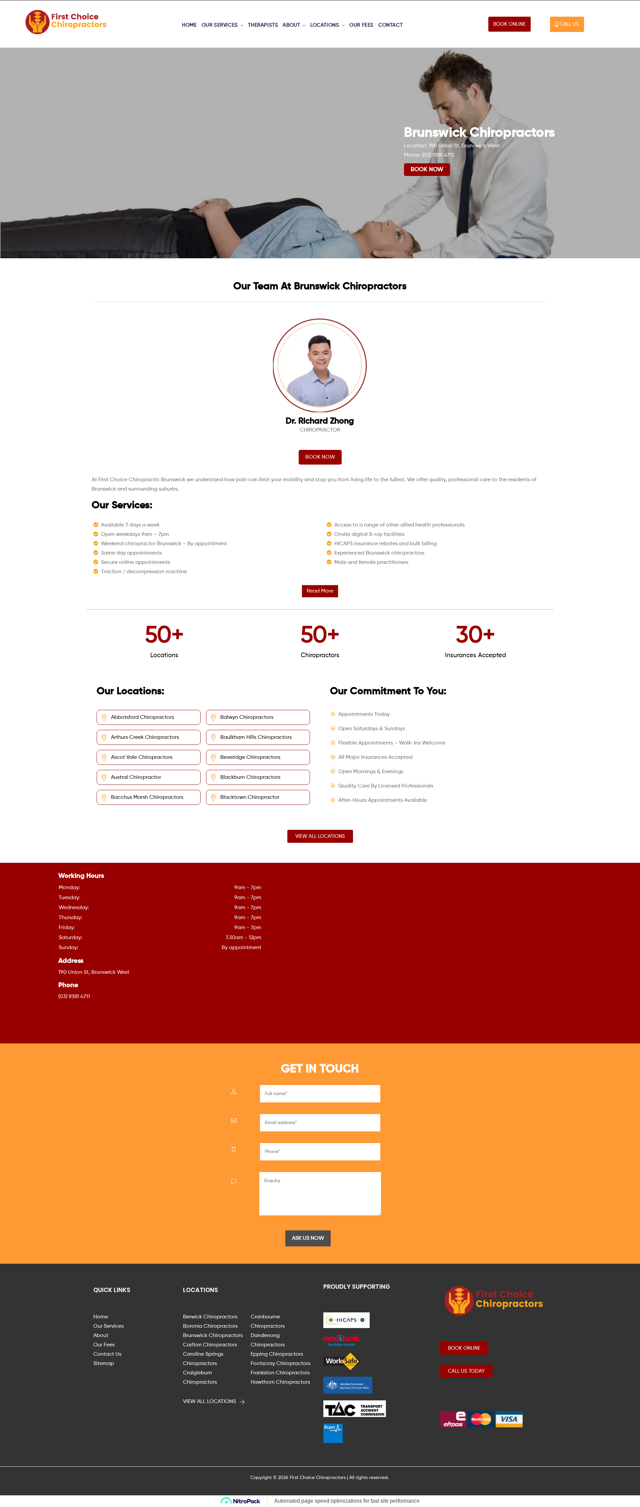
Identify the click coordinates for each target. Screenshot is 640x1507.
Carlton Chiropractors (210, 1345)
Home (100, 1317)
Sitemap (103, 1363)
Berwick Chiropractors (210, 1317)
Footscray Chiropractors (280, 1363)
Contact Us (107, 1354)
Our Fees (104, 1345)
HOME (189, 25)
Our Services (108, 1326)
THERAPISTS (263, 25)
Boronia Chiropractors (210, 1326)
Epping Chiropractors (277, 1354)
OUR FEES (361, 25)
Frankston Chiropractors (280, 1373)
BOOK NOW (427, 170)
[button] (509, 24)
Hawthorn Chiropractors (280, 1382)
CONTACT (390, 25)
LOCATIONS (324, 25)
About (100, 1335)
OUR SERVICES (220, 25)
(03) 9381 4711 (438, 155)
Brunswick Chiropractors (213, 1335)
